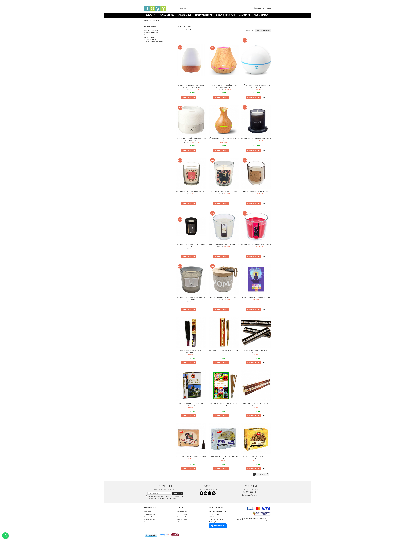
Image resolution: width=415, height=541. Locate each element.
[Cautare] (215, 8)
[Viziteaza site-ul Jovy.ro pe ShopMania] (151, 535)
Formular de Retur (182, 519)
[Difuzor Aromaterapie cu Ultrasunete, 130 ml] (224, 120)
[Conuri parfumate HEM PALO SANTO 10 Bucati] (256, 438)
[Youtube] (205, 493)
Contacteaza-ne (219, 525)
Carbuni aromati (149, 37)
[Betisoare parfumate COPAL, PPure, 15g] (224, 332)
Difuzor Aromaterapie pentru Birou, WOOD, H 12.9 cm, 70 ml (191, 86)
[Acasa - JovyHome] (155, 8)
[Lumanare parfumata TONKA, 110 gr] (224, 173)
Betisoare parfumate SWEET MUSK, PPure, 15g (256, 404)
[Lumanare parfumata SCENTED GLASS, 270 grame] (191, 279)
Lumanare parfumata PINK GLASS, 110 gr (191, 191)
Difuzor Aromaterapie (151, 30)
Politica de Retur (261, 15)
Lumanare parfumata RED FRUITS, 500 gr (256, 244)
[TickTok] (209, 493)
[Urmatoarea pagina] (267, 474)
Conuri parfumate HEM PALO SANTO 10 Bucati (256, 457)
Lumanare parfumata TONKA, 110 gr (223, 191)
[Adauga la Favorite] (199, 97)
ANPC (178, 522)
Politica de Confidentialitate (168, 498)
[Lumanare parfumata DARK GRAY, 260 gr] (256, 120)
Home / (147, 20)
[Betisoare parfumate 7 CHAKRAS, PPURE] (256, 279)
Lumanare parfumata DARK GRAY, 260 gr (256, 138)
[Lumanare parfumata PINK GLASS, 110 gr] (191, 173)
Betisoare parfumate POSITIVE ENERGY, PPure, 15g (223, 404)
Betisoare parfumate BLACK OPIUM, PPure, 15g (256, 351)
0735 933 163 (250, 492)
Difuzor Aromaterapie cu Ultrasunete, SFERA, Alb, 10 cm (256, 86)
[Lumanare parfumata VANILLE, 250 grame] (224, 226)
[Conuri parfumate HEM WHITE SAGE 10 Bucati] (224, 438)
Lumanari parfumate (151, 32)
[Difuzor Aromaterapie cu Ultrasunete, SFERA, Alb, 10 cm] (256, 60)
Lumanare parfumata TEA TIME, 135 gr (256, 191)
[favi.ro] (175, 535)
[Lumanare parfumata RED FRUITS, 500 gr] (256, 226)
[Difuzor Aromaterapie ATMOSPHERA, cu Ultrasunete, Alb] (191, 120)
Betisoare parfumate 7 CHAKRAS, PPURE (256, 297)
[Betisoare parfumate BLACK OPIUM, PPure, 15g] (256, 332)
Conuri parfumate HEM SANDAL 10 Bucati (191, 456)
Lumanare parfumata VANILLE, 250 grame (224, 244)
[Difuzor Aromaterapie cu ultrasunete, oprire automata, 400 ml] (224, 60)
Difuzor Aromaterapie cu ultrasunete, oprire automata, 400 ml (223, 86)
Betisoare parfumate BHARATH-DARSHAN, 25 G (191, 351)
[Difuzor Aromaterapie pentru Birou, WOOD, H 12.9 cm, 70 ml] (191, 60)
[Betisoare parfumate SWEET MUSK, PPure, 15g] (256, 385)
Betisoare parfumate (150, 35)
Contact (146, 522)
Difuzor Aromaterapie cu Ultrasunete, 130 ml (224, 139)
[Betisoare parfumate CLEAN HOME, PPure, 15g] (191, 385)
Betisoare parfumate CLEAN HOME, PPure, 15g (191, 404)
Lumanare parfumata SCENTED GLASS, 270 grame (191, 298)
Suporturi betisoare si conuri (153, 42)
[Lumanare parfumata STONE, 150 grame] (224, 279)
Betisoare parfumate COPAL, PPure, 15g (223, 350)
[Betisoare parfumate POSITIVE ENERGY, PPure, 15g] (224, 385)
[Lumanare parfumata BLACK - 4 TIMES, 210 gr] (191, 226)
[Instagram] (214, 493)
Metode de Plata (182, 512)
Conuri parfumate (150, 39)
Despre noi (147, 512)
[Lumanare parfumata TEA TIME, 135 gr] (256, 173)
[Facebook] (201, 493)
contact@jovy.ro (251, 495)
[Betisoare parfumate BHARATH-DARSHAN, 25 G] (191, 332)
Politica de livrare (149, 519)
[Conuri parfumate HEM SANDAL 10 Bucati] (191, 438)
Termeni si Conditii (150, 514)
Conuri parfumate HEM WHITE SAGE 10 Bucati (224, 457)
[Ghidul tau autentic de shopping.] (164, 535)
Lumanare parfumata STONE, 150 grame (223, 297)
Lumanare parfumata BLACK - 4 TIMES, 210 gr (191, 245)
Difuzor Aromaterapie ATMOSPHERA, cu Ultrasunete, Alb (191, 139)
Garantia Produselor (183, 517)
